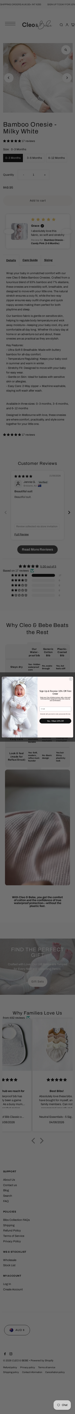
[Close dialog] (70, 678)
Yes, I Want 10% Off (55, 721)
